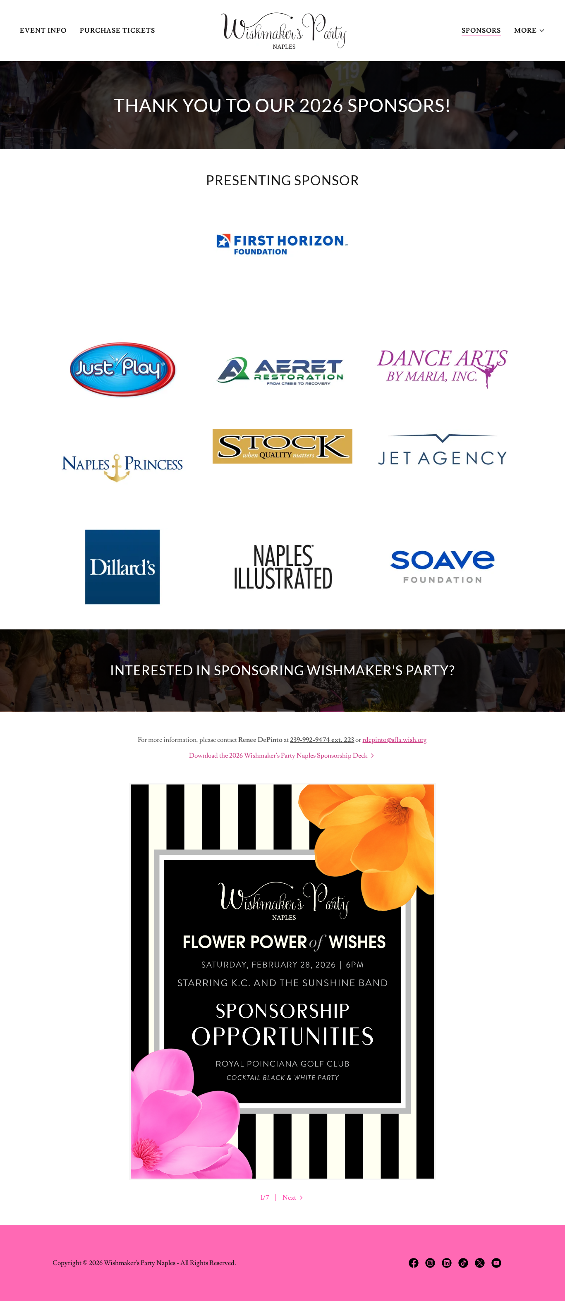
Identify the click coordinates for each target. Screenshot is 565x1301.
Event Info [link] (43, 30)
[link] (282, 29)
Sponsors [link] (481, 30)
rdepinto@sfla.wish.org (394, 740)
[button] (529, 31)
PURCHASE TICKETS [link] (117, 30)
